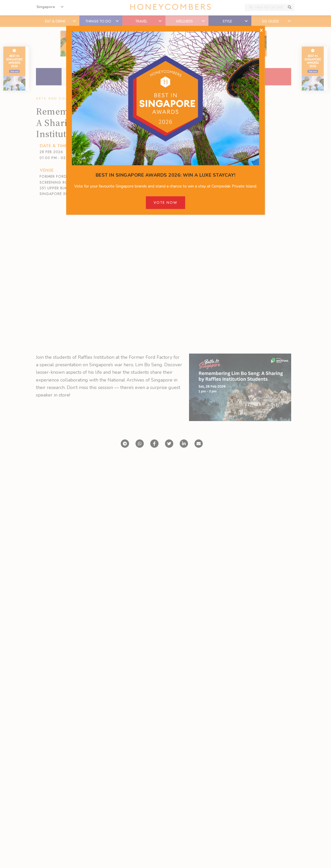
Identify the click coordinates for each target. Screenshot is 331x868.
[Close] (261, 30)
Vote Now (165, 202)
